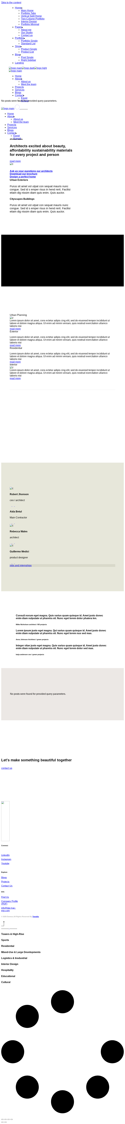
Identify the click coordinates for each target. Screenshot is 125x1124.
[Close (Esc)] (11, 1119)
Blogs (4, 877)
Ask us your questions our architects (31, 171)
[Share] (8, 1119)
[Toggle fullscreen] (5, 1119)
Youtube (5, 863)
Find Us (5, 897)
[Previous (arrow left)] (2, 1122)
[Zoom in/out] (2, 1119)
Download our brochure (23, 174)
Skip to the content (11, 2)
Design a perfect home (23, 176)
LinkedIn (5, 855)
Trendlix (35, 916)
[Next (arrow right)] (5, 1122)
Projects (5, 881)
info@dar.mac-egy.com (8, 909)
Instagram (6, 859)
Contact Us (6, 885)
